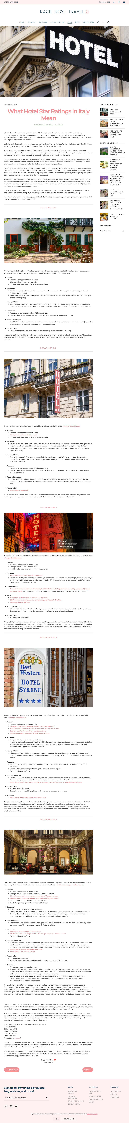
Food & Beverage (72, 1097)
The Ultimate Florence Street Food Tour (116, 134)
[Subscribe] (123, 231)
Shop (91, 1102)
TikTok (114, 1094)
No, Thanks (69, 1119)
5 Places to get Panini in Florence (117, 217)
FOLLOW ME (104, 2)
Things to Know (72, 1092)
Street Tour (74, 1104)
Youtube (115, 1097)
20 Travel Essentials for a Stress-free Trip (117, 193)
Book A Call (95, 1096)
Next (86, 1070)
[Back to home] (64, 11)
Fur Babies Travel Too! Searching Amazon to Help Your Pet (116, 205)
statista (17, 1038)
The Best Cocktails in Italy (116, 112)
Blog (70, 22)
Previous (13, 1070)
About (22, 22)
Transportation (76, 1101)
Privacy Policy (92, 1114)
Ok (57, 1119)
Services (43, 22)
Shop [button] (77, 22)
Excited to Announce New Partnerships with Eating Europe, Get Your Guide (117, 180)
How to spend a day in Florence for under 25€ (117, 123)
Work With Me (96, 1099)
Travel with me (57, 22)
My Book (32, 22)
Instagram (116, 1091)
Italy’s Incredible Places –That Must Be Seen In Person (117, 151)
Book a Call (88, 22)
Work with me (11, 2)
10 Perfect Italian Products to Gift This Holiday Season (116, 165)
